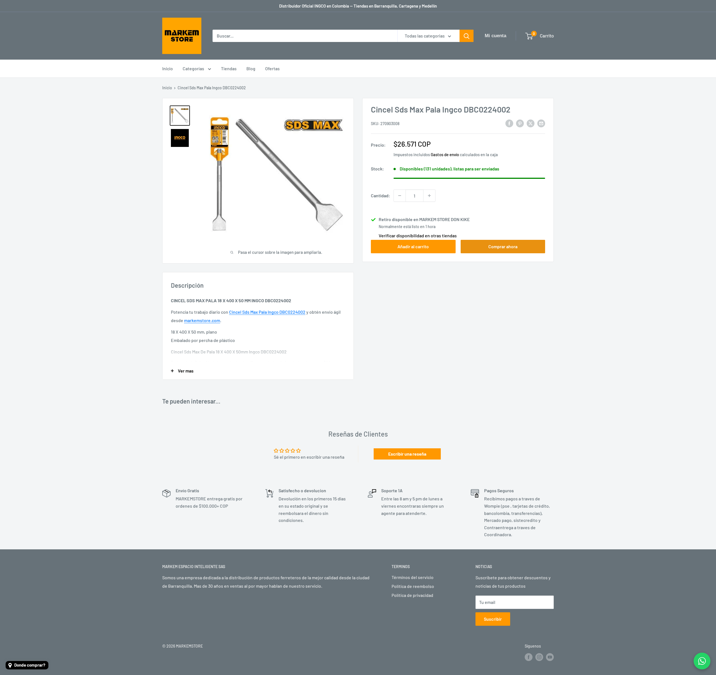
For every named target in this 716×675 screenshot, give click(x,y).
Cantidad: (380, 195)
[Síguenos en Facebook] (529, 657)
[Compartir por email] (541, 123)
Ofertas (272, 68)
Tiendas (229, 68)
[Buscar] (467, 36)
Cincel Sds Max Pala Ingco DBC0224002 (267, 312)
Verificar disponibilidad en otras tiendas (418, 235)
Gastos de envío (445, 154)
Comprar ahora (502, 246)
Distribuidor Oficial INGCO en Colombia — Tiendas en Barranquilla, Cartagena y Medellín (358, 5)
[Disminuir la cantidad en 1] (400, 195)
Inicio (167, 68)
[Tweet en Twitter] (530, 123)
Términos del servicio (413, 577)
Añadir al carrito (413, 246)
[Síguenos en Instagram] (539, 657)
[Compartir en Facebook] (509, 123)
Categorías (194, 68)
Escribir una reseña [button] (407, 453)
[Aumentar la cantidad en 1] (429, 195)
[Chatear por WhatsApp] (702, 661)
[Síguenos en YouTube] (550, 657)
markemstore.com (202, 320)
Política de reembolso (413, 586)
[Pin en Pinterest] (520, 123)
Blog (250, 68)
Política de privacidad (412, 595)
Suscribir (493, 619)
